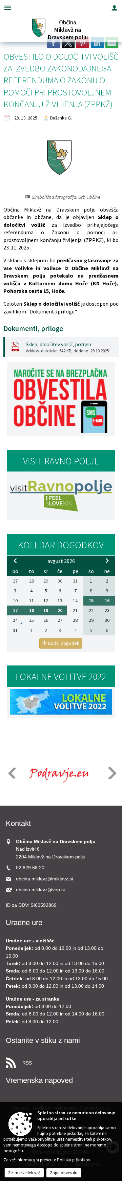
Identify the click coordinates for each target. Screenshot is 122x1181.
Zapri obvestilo (64, 1173)
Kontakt (18, 823)
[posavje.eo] (57, 773)
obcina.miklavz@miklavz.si (44, 878)
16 (107, 600)
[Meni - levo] (8, 8)
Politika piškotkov (73, 1160)
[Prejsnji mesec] (15, 560)
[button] (11, 773)
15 (91, 600)
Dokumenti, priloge (33, 328)
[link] (53, 42)
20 (60, 610)
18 (31, 610)
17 (15, 610)
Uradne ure (24, 922)
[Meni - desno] (114, 8)
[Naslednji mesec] (107, 560)
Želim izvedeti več (24, 1173)
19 (45, 610)
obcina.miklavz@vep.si (40, 889)
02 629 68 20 (30, 867)
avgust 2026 (61, 560)
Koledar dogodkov (61, 545)
